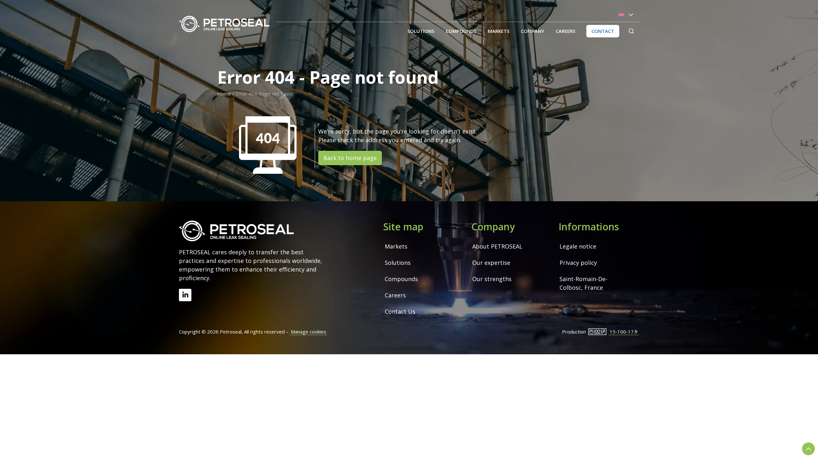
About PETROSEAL (497, 246)
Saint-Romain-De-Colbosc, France (583, 283)
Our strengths (492, 279)
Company (532, 31)
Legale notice (577, 246)
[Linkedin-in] (185, 295)
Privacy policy (578, 262)
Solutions (420, 31)
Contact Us (400, 311)
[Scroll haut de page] (808, 448)
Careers (565, 31)
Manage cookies (308, 331)
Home (224, 93)
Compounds (461, 31)
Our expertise (491, 262)
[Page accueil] (224, 24)
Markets (498, 31)
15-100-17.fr (624, 331)
